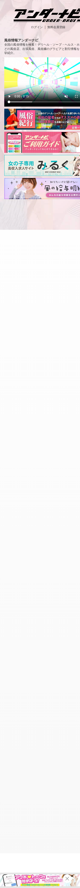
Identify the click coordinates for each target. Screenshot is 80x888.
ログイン (37, 27)
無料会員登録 (56, 27)
